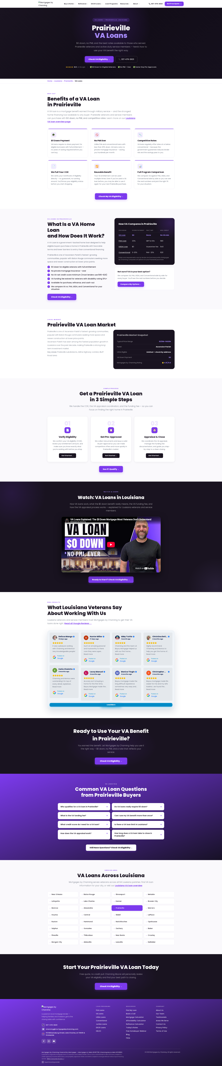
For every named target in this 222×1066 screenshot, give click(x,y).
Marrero (151, 908)
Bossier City (153, 901)
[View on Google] (54, 637)
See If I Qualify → (111, 469)
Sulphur (55, 928)
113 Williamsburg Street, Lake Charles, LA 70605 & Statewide (63, 1034)
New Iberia (120, 935)
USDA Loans (101, 1017)
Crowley (151, 935)
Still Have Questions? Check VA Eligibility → (111, 847)
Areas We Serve (162, 1021)
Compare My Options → (130, 284)
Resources (124, 4)
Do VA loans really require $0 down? (138, 806)
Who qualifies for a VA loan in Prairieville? (84, 806)
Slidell (118, 915)
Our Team (160, 1014)
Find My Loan (131, 1010)
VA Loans (99, 1014)
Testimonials (161, 1017)
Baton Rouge (89, 894)
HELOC (98, 1031)
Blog (128, 1034)
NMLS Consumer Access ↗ (55, 1059)
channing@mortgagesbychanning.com (60, 1029)
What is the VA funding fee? (84, 815)
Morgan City (57, 942)
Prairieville (68, 81)
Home (49, 81)
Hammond (88, 921)
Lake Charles (89, 901)
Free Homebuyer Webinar (136, 1031)
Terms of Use (161, 1031)
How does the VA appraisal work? (84, 833)
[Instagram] (49, 1041)
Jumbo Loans (101, 1024)
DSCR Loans (96, 4)
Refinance (82, 4)
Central (87, 915)
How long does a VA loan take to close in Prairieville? (138, 834)
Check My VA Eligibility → (111, 196)
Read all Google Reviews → (78, 623)
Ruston (54, 921)
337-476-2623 (157, 4)
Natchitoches (121, 921)
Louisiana (58, 81)
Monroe (55, 908)
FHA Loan (122, 241)
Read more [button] (88, 654)
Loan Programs (111, 4)
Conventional (124, 252)
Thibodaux (88, 935)
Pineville (55, 935)
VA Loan (122, 235)
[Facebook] (44, 1041)
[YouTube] (54, 1041)
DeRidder (152, 942)
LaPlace (151, 915)
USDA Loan (123, 247)
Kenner (119, 901)
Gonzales (88, 928)
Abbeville (87, 942)
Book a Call (130, 1014)
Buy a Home (69, 4)
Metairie (151, 894)
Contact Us (160, 1024)
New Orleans (57, 894)
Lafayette (56, 901)
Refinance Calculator (135, 1024)
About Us (159, 1010)
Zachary (119, 928)
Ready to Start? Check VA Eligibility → (111, 579)
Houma (55, 915)
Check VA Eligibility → (99, 59)
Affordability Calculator (136, 1021)
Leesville (119, 942)
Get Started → (68, 455)
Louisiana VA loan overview (128, 885)
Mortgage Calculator (135, 1017)
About (135, 4)
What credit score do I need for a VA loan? (84, 824)
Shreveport (120, 894)
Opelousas (152, 921)
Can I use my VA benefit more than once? (138, 815)
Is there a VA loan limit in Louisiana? (138, 824)
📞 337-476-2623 (126, 59)
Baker (150, 928)
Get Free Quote (173, 4)
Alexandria (88, 908)
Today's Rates (132, 1028)
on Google (81, 67)
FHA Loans (100, 1010)
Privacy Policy (161, 1028)
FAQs (128, 1038)
